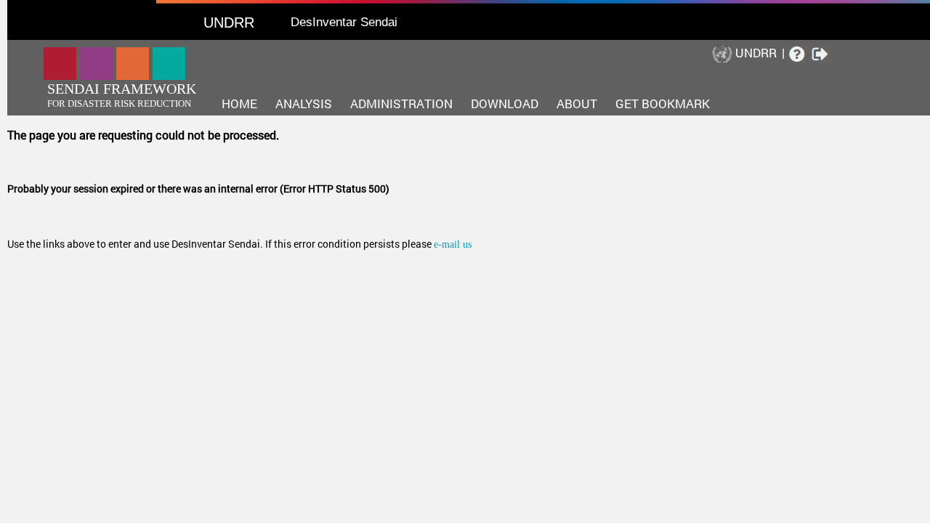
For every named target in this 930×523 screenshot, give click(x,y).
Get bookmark (662, 103)
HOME (239, 103)
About (577, 103)
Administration (401, 103)
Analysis (303, 103)
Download (504, 103)
